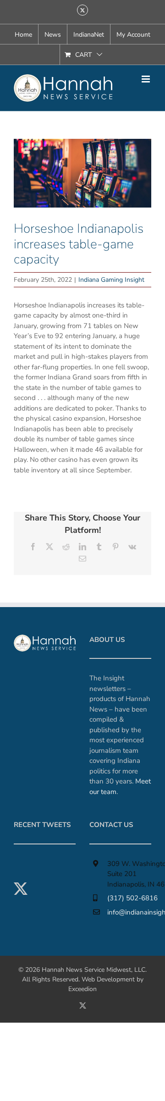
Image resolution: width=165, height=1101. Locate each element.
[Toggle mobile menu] (146, 79)
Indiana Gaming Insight (111, 279)
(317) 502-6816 (132, 898)
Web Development (108, 979)
